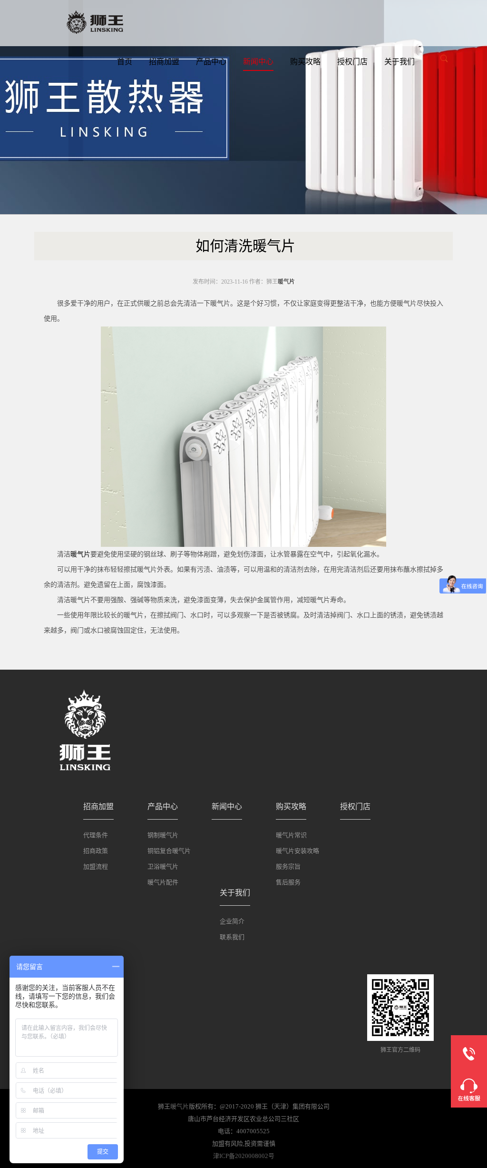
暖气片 (286, 281)
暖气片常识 (291, 835)
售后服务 (288, 882)
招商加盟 (164, 62)
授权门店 (352, 62)
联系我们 (232, 936)
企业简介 (232, 921)
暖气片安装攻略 (297, 850)
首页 (124, 62)
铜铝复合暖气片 (169, 850)
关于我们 (399, 62)
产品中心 (211, 62)
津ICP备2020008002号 (243, 1155)
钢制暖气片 (162, 835)
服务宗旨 (288, 866)
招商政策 (95, 850)
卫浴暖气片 (162, 866)
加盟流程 (95, 866)
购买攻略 (305, 62)
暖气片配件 (162, 882)
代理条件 (95, 835)
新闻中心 (258, 62)
